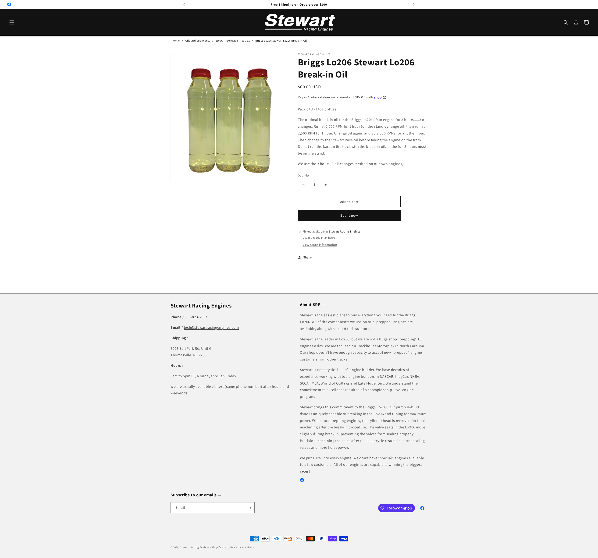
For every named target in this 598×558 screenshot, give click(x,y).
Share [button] (307, 257)
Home (176, 40)
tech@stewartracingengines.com (211, 327)
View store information (320, 245)
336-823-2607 (196, 316)
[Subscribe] (249, 507)
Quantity (304, 175)
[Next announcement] (414, 4)
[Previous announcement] (184, 4)
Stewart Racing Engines (194, 547)
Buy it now (349, 215)
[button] (12, 22)
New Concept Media (242, 547)
